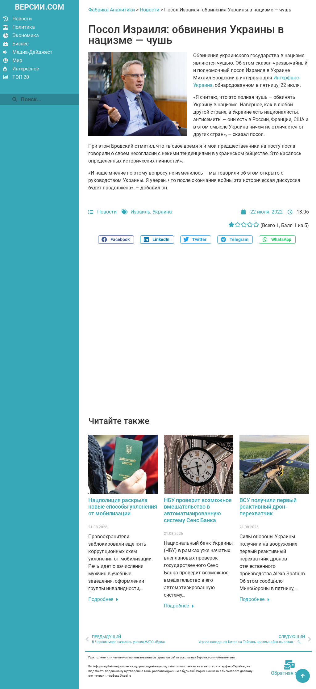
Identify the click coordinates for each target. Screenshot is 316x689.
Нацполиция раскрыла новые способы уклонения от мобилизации (122, 507)
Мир (17, 60)
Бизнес (20, 44)
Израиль (140, 212)
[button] (116, 239)
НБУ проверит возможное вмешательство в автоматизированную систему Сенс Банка (198, 510)
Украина (162, 212)
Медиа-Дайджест (32, 52)
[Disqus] (198, 333)
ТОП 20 (20, 77)
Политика (23, 27)
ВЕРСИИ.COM (39, 6)
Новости (22, 19)
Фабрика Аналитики (111, 10)
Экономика (25, 35)
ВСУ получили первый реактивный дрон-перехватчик (268, 507)
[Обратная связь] (289, 665)
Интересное (25, 69)
